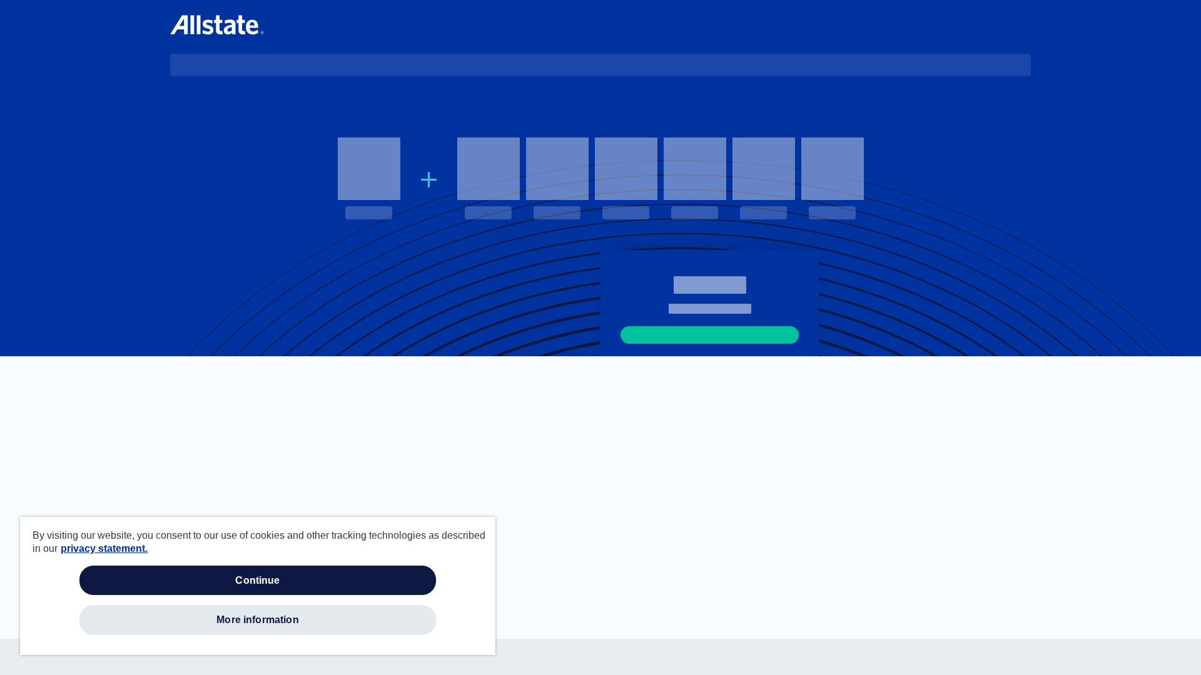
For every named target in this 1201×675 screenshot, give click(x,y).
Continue (257, 580)
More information (257, 619)
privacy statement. (104, 548)
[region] (257, 586)
